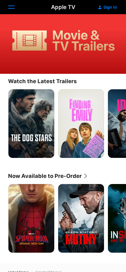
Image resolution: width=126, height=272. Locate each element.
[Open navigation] (15, 7)
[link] (48, 176)
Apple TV (63, 7)
